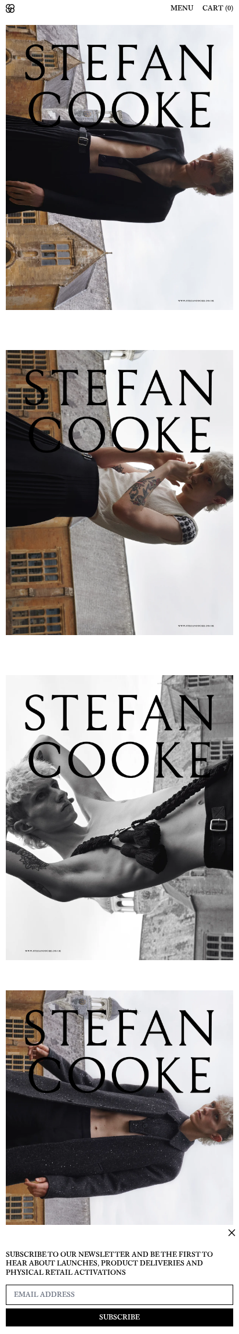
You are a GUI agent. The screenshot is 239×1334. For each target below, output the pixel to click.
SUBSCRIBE (119, 1317)
